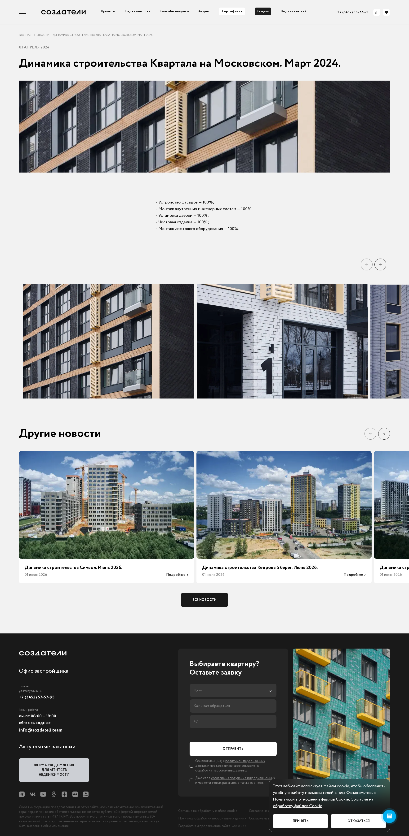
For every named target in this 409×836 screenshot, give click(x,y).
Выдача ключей (294, 11)
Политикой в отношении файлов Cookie (311, 799)
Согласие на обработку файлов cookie (207, 811)
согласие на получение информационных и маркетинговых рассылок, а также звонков (235, 780)
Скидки (263, 11)
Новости (41, 35)
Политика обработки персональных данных (212, 818)
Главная (25, 35)
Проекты (108, 11)
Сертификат (232, 11)
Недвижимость (137, 11)
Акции (203, 11)
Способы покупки (174, 11)
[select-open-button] (233, 690)
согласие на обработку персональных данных (227, 768)
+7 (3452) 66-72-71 (352, 12)
